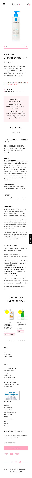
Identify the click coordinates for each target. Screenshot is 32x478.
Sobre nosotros (8, 352)
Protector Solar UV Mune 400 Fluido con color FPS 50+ (8, 326)
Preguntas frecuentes (9, 370)
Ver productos (7, 354)
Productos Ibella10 (8, 386)
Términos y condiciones (10, 382)
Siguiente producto (26, 46)
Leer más (20, 331)
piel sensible (12, 118)
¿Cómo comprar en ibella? (10, 368)
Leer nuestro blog (8, 356)
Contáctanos (7, 359)
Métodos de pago (8, 375)
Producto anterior (23, 46)
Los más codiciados (9, 419)
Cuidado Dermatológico (10, 412)
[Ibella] (16, 4)
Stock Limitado (7, 421)
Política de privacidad (9, 377)
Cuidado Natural (8, 414)
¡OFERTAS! (6, 416)
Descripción (16, 127)
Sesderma (19, 322)
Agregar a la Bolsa (9, 334)
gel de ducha (21, 113)
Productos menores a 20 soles (11, 384)
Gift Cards (6, 426)
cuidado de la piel (18, 111)
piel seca (22, 116)
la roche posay (11, 116)
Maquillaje (6, 405)
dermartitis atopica (12, 113)
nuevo (17, 116)
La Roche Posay (9, 54)
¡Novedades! (15, 108)
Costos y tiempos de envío (10, 373)
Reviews (16, 132)
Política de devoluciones (10, 380)
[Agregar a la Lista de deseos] (14, 324)
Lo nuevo (6, 423)
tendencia (20, 118)
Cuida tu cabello (8, 410)
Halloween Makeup (8, 407)
